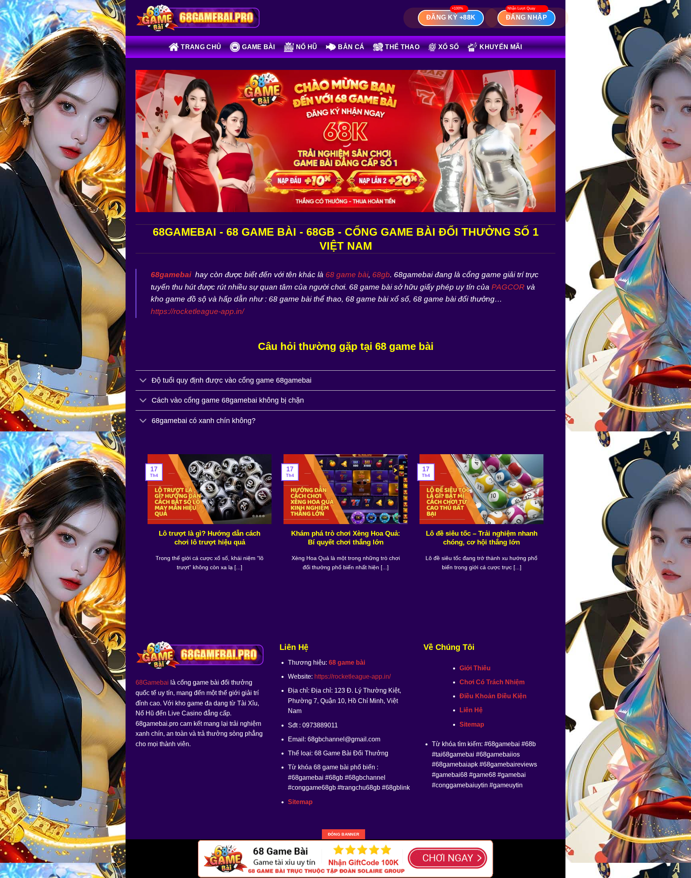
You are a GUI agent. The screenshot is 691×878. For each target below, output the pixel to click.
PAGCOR (508, 287)
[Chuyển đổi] (143, 381)
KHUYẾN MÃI (500, 47)
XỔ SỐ (448, 47)
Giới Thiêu (475, 668)
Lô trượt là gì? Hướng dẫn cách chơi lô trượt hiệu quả (209, 538)
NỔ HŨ (307, 47)
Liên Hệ (471, 710)
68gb (381, 274)
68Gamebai (152, 682)
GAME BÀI (258, 47)
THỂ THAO (402, 47)
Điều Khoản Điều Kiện (493, 696)
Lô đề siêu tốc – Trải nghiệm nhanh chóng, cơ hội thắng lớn (481, 538)
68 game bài (347, 274)
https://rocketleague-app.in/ (197, 311)
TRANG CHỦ (201, 47)
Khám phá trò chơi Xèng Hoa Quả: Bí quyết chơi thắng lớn (345, 538)
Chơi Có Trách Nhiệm (492, 682)
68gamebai (171, 274)
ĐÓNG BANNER (343, 834)
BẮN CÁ (351, 47)
